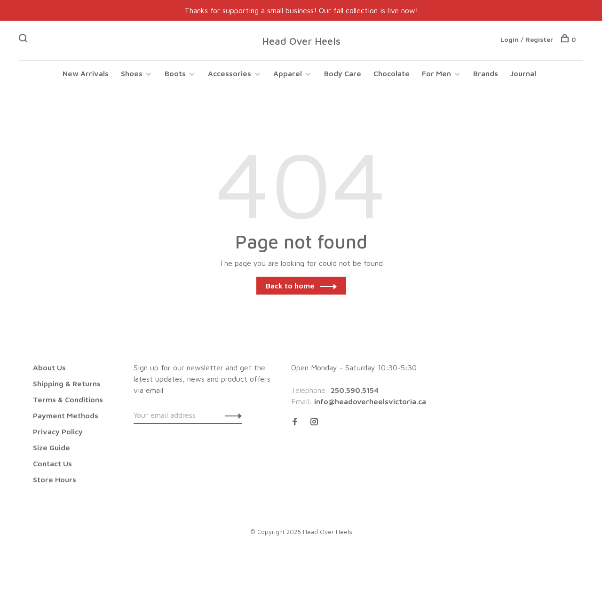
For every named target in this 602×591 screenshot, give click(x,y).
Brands (485, 73)
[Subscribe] (231, 415)
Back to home (290, 285)
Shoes (132, 73)
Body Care (342, 73)
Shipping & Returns (67, 383)
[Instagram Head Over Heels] (314, 422)
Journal (523, 73)
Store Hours (54, 479)
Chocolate (391, 73)
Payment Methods (65, 415)
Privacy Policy (58, 431)
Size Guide (51, 447)
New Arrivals (86, 73)
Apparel (287, 73)
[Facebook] (295, 422)
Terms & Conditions (68, 399)
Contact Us (52, 463)
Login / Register (526, 39)
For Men (436, 73)
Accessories (229, 73)
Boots (175, 73)
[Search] (24, 39)
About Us (49, 367)
